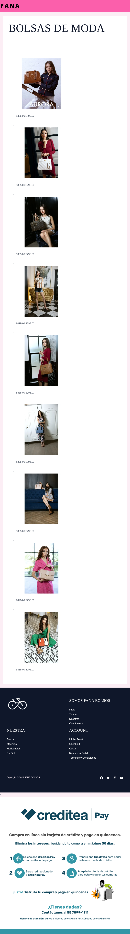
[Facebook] (101, 777)
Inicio (72, 709)
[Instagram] (114, 777)
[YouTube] (121, 777)
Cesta (72, 748)
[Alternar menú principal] (126, 5)
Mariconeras (14, 748)
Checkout (74, 744)
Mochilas (12, 744)
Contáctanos (76, 723)
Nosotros (74, 719)
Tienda (73, 714)
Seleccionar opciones (28, 120)
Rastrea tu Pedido (79, 753)
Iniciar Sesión (76, 739)
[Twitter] (108, 777)
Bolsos (10, 739)
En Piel (11, 753)
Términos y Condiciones (82, 757)
